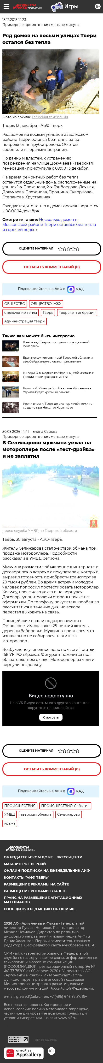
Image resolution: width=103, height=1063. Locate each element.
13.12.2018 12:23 (14, 20)
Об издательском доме (28, 857)
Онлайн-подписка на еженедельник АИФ (47, 870)
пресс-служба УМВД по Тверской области (39, 531)
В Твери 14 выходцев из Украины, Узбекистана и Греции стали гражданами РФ (58, 375)
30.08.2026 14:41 (15, 431)
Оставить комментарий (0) (52, 267)
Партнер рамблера (45, 1039)
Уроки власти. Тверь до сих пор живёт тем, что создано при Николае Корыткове (57, 405)
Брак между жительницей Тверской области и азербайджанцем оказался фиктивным (58, 359)
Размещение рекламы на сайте (36, 884)
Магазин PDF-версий (25, 864)
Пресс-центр (69, 857)
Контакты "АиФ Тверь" (26, 877)
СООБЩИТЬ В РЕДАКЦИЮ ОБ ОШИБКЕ (39, 909)
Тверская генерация (50, 117)
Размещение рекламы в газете (35, 891)
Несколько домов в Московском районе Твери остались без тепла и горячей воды (49, 224)
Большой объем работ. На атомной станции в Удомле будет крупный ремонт (57, 390)
